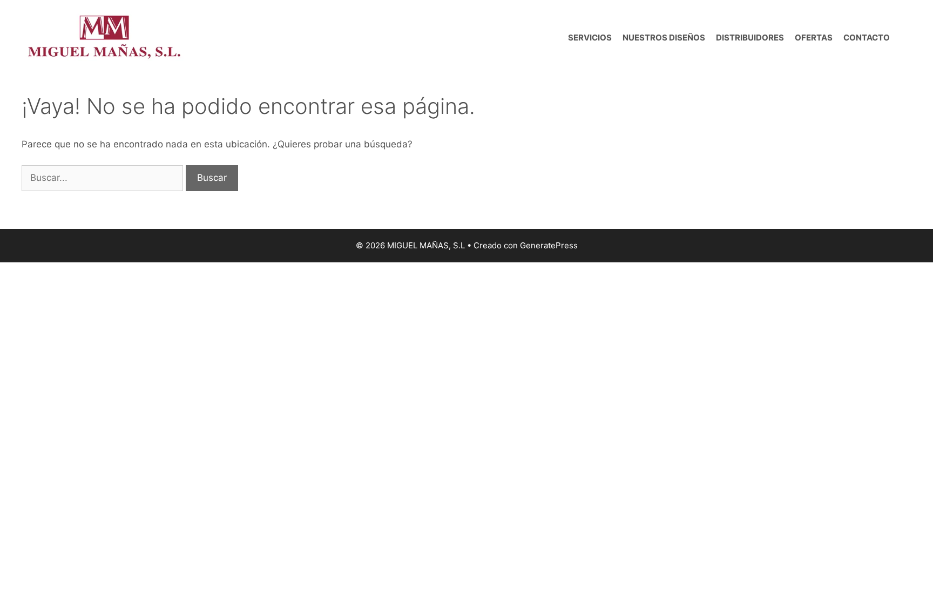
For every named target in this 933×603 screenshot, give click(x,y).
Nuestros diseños (664, 37)
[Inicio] (557, 38)
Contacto (866, 37)
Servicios (590, 37)
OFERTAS (814, 37)
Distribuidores (750, 37)
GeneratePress (549, 245)
